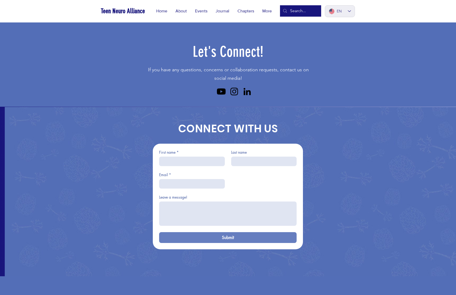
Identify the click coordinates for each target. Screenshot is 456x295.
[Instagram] (234, 91)
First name (169, 152)
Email (165, 174)
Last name (239, 152)
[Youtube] (221, 91)
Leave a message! (173, 197)
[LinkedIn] (247, 91)
